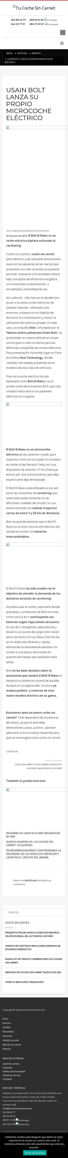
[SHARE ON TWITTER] (8, 756)
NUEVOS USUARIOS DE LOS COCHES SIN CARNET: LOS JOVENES (29, 843)
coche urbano (41, 764)
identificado (31, 880)
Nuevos (7, 1023)
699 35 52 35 (36, 20)
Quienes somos (11, 1063)
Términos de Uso (12, 1075)
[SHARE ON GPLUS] (21, 756)
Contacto (7, 1079)
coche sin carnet (24, 764)
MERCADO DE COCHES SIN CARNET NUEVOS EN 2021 (33, 972)
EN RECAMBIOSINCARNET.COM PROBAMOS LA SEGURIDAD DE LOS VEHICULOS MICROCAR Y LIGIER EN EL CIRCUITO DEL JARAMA (33, 854)
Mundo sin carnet (12, 1044)
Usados (7, 1027)
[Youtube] (55, 32)
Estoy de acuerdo (35, 1152)
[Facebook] (44, 32)
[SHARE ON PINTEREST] (27, 756)
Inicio (5, 1018)
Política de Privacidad (14, 1071)
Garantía (7, 1067)
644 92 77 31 (18, 24)
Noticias (7, 1048)
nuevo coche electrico (50, 768)
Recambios (8, 1031)
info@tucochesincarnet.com (17, 1108)
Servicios (7, 1035)
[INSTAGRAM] (49, 32)
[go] (58, 912)
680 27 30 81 (36, 24)
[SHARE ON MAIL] (33, 756)
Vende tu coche (11, 1040)
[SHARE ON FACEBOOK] (14, 756)
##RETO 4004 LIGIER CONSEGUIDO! (24, 981)
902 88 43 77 (19, 20)
